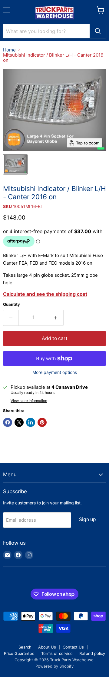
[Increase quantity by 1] (56, 317)
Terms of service (57, 653)
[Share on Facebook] (7, 422)
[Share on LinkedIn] (30, 422)
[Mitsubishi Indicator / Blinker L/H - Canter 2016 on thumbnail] (15, 164)
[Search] (98, 31)
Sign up (87, 519)
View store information (29, 401)
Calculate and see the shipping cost (45, 294)
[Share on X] (19, 422)
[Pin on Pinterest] (42, 422)
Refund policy (92, 653)
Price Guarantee (19, 653)
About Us (47, 647)
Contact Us (73, 647)
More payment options (54, 372)
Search (24, 647)
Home (9, 49)
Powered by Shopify (54, 666)
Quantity (11, 304)
